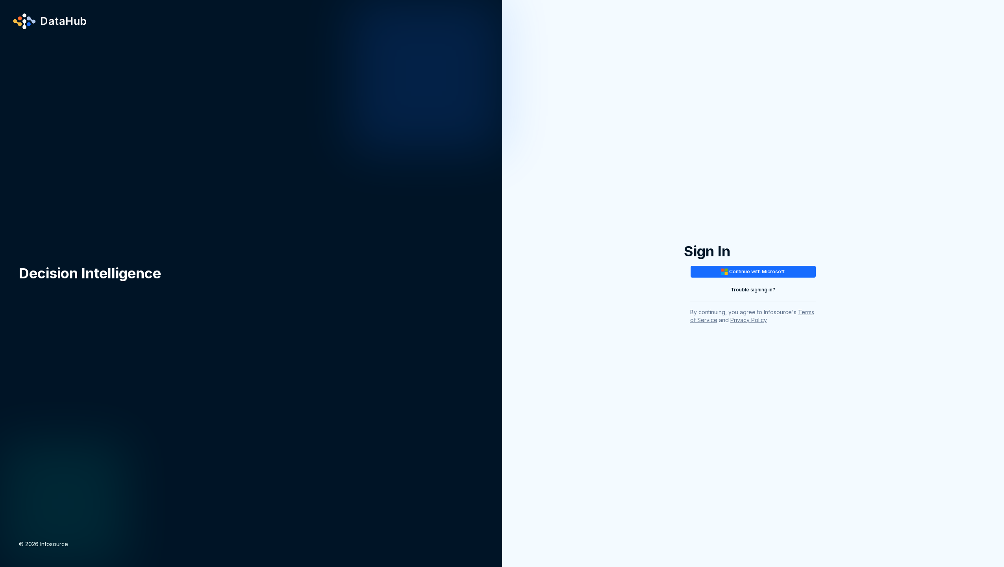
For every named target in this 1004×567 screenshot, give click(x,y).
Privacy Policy (748, 320)
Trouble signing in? (753, 290)
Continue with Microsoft (757, 271)
